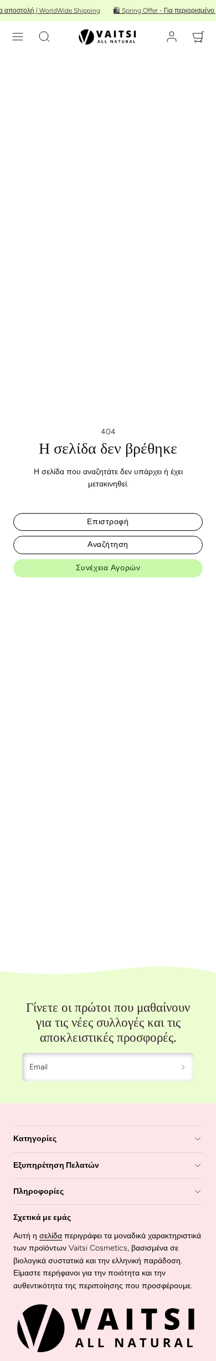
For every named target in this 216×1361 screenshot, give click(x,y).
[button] (17, 36)
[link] (171, 36)
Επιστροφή (107, 521)
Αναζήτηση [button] (108, 544)
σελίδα (50, 1236)
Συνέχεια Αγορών (108, 567)
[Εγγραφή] (183, 1067)
